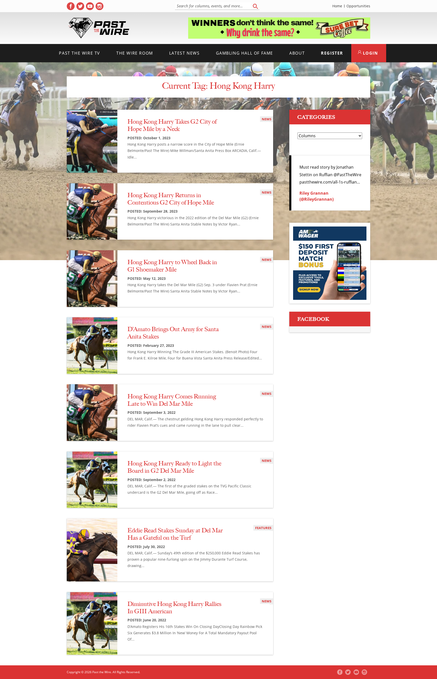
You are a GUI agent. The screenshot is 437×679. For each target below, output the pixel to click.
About (297, 53)
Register (332, 53)
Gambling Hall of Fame (244, 53)
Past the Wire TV (79, 53)
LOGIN (369, 53)
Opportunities (358, 6)
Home (337, 6)
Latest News (184, 53)
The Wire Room (134, 53)
